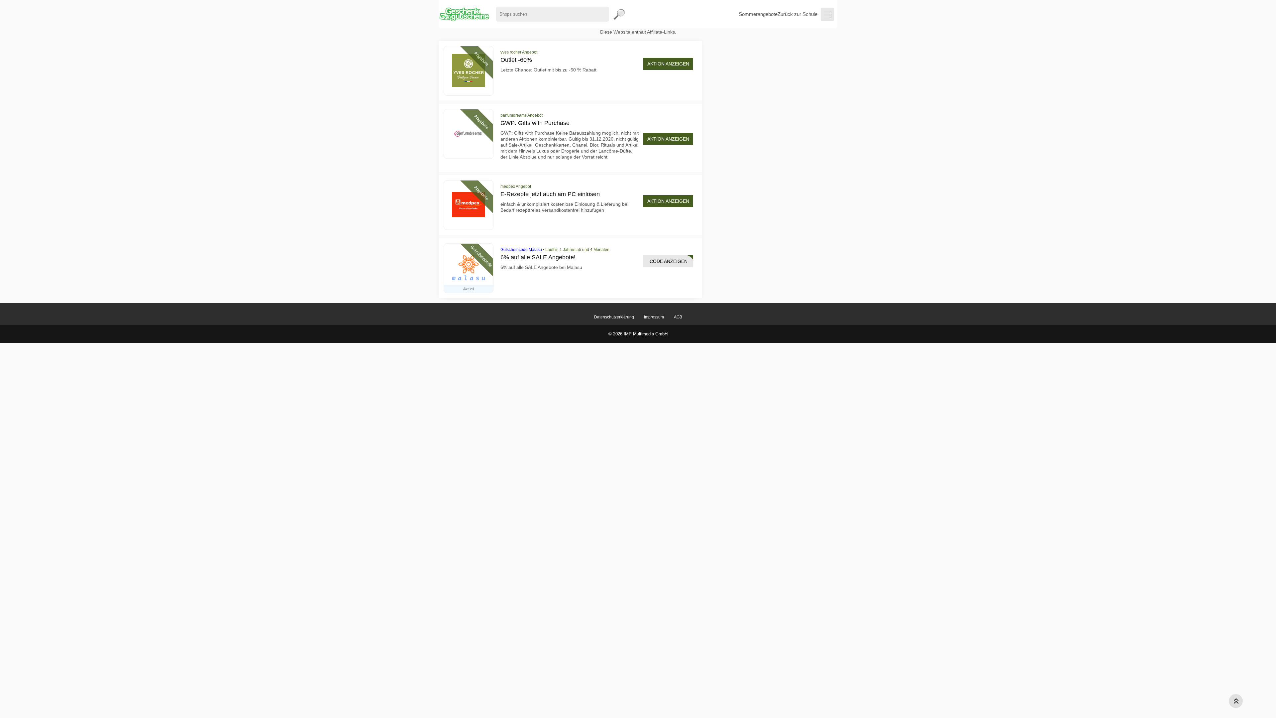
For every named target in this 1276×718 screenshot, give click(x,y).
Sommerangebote (758, 14)
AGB (678, 317)
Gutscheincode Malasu (521, 249)
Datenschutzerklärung (614, 317)
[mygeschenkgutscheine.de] (464, 14)
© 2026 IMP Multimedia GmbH (638, 333)
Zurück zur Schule (797, 14)
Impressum (654, 317)
